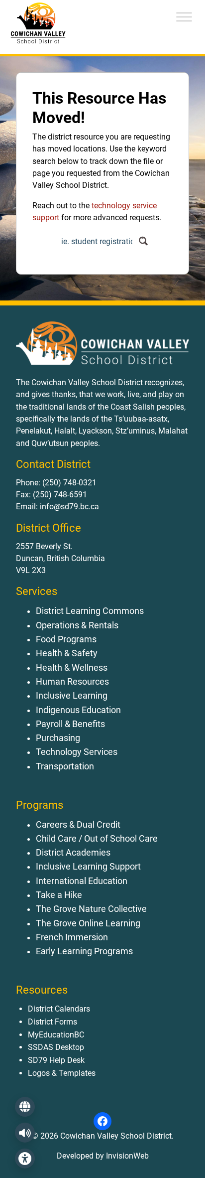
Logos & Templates (62, 1073)
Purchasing (58, 738)
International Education (81, 881)
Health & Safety (67, 653)
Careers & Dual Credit (78, 825)
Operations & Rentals (77, 625)
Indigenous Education (78, 710)
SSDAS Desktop (56, 1047)
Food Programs (66, 639)
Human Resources (72, 682)
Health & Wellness (71, 668)
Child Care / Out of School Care (97, 839)
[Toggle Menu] (184, 17)
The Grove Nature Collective (91, 909)
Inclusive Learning (71, 696)
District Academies (73, 853)
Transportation (65, 766)
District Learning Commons (90, 611)
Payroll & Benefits (70, 724)
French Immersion (72, 937)
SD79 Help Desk (56, 1060)
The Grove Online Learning (88, 923)
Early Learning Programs (84, 951)
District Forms (52, 1022)
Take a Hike (59, 895)
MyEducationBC (56, 1034)
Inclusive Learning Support (88, 867)
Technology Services (76, 752)
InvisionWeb (126, 1156)
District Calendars (59, 1009)
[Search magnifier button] (143, 241)
